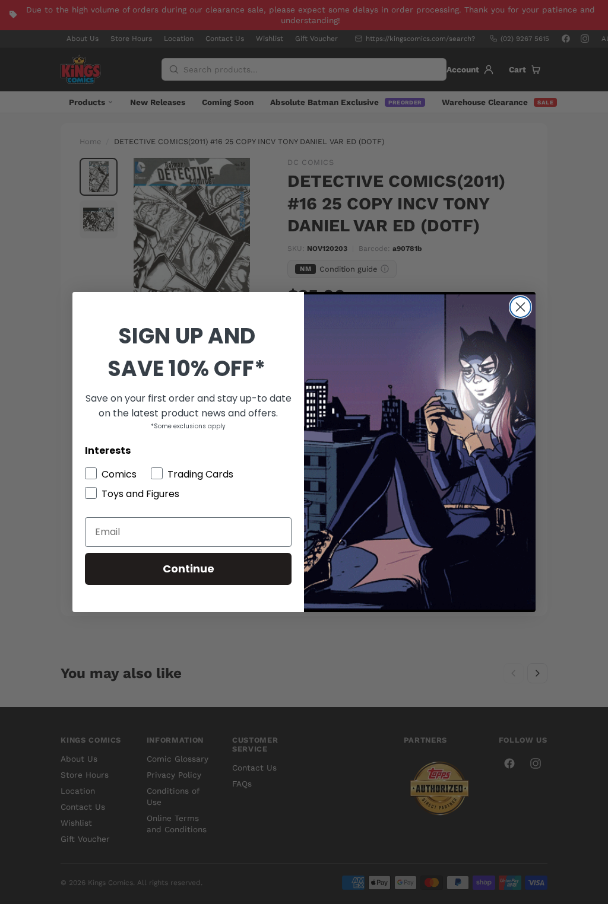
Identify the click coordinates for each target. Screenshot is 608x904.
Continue (188, 568)
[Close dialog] (520, 307)
